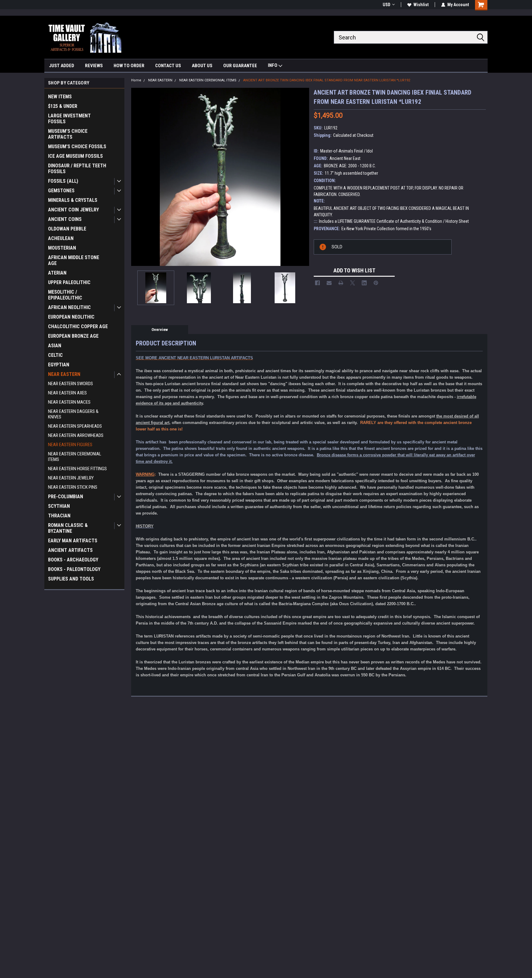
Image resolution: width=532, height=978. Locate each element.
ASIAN (54, 345)
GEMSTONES (61, 191)
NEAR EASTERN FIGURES (70, 444)
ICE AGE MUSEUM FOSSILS (75, 156)
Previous (137, 176)
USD (386, 4)
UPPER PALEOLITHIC (69, 282)
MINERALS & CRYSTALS (72, 200)
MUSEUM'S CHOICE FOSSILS (77, 146)
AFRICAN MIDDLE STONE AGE (73, 260)
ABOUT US (202, 65)
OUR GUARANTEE (240, 65)
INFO (273, 65)
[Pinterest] (375, 282)
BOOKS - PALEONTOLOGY (74, 569)
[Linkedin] (364, 282)
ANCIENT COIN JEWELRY (73, 210)
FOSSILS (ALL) (63, 181)
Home (136, 80)
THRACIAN (59, 516)
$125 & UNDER (62, 106)
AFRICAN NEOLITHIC (69, 307)
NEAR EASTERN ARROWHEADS (75, 435)
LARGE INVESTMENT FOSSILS (69, 118)
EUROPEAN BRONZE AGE (73, 336)
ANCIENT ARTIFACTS (70, 550)
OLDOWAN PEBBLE (67, 229)
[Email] (329, 282)
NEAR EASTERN (64, 374)
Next (303, 176)
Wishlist (421, 4)
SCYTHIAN (59, 506)
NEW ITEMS (60, 97)
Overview (159, 329)
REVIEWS (94, 65)
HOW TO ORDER (129, 65)
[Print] (340, 282)
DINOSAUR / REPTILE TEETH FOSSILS (77, 168)
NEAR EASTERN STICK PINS (72, 487)
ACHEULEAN (61, 238)
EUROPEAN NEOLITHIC (71, 317)
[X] (352, 282)
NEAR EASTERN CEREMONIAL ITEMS (74, 456)
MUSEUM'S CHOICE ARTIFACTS (67, 134)
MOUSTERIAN (62, 248)
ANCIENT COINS (65, 219)
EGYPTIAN (58, 365)
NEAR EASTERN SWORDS (70, 383)
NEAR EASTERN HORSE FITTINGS (77, 468)
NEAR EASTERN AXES (67, 393)
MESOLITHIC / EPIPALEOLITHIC (65, 295)
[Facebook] (317, 282)
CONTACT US (168, 65)
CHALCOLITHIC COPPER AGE (78, 326)
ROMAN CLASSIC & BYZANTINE (68, 528)
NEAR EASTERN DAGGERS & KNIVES (73, 414)
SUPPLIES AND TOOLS (71, 579)
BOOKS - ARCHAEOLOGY (73, 560)
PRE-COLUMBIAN (65, 496)
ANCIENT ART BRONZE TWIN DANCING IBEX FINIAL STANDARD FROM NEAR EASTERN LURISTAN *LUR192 (326, 80)
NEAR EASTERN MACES (69, 402)
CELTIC (55, 355)
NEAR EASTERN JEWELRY (71, 478)
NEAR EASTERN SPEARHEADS (75, 426)
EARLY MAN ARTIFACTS (72, 541)
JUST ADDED (61, 65)
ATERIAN (57, 273)
